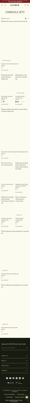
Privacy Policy (20, 394)
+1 (23, 101)
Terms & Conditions (9, 394)
